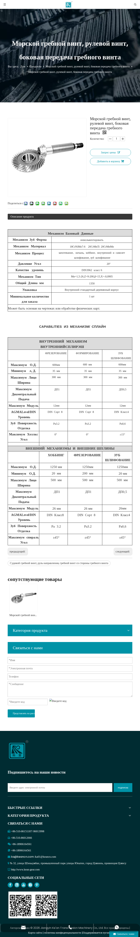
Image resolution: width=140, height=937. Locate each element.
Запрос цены (108, 152)
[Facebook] (10, 885)
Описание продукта (22, 217)
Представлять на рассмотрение (24, 713)
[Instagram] (30, 885)
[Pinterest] (36, 885)
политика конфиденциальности (62, 933)
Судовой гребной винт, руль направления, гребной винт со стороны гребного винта (59, 563)
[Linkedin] (16, 885)
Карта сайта (35, 933)
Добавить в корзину (108, 161)
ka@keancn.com (22, 857)
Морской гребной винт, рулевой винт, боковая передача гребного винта (23, 615)
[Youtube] (23, 885)
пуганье (107, 933)
